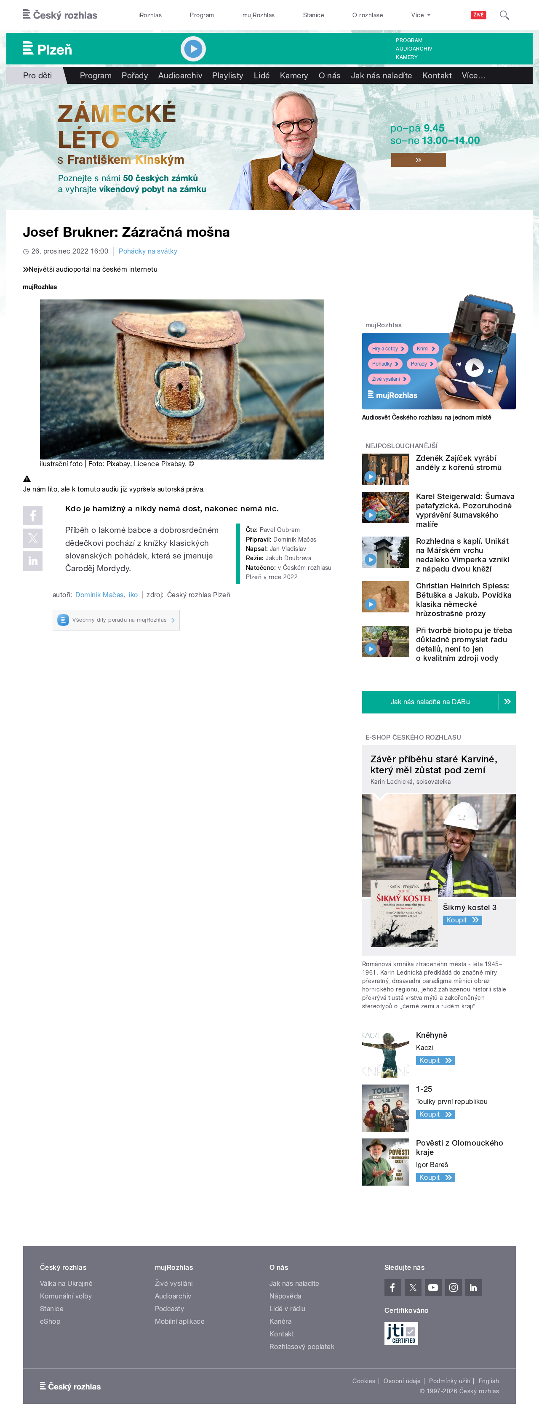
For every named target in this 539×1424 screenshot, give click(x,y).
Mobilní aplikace (180, 1321)
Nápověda (286, 1296)
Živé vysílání (386, 379)
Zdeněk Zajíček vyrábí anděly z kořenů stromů (459, 463)
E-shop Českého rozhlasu (414, 737)
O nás (330, 75)
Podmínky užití (449, 1381)
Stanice (313, 15)
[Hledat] (504, 15)
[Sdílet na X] (33, 538)
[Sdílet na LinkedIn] (33, 561)
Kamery (407, 57)
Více (474, 75)
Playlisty (227, 75)
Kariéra (280, 1321)
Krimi (423, 349)
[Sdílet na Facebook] (33, 515)
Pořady (135, 75)
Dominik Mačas (99, 595)
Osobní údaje (402, 1381)
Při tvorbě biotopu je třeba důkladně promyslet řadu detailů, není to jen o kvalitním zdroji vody (464, 644)
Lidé (262, 75)
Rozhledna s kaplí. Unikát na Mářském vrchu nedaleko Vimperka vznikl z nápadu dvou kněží (463, 555)
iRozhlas (150, 15)
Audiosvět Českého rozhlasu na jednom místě (426, 417)
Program (202, 15)
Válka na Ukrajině (66, 1284)
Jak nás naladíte (381, 75)
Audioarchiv (414, 49)
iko (133, 595)
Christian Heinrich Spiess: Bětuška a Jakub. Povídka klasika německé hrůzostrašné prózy (464, 599)
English (489, 1381)
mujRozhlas (259, 15)
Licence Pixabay (159, 464)
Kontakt (437, 75)
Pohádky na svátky (148, 251)
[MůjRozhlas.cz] (40, 288)
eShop (50, 1321)
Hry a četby (385, 349)
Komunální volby (66, 1296)
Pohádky (382, 364)
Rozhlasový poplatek (302, 1347)
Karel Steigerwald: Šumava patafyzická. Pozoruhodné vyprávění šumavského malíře (465, 510)
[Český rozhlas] (60, 15)
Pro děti (37, 75)
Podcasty (169, 1309)
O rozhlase (367, 15)
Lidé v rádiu (288, 1309)
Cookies (363, 1381)
